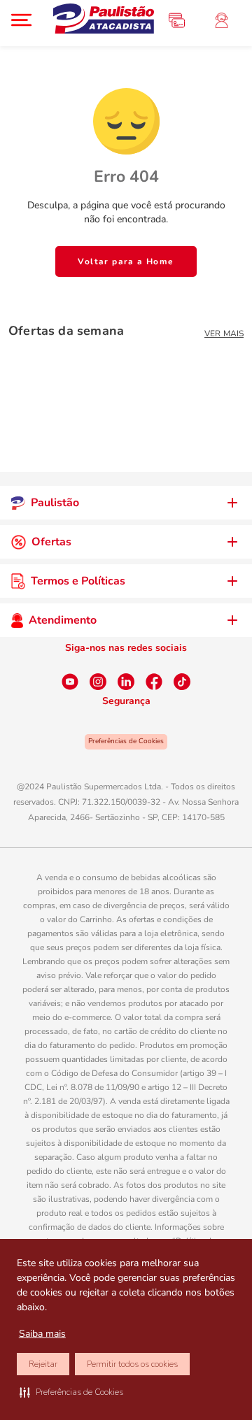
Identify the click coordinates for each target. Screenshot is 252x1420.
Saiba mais (42, 1333)
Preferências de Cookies (126, 741)
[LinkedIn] (126, 681)
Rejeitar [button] (43, 1364)
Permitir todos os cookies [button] (132, 1364)
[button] (71, 1392)
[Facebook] (154, 681)
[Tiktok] (182, 681)
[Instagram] (98, 681)
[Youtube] (70, 681)
